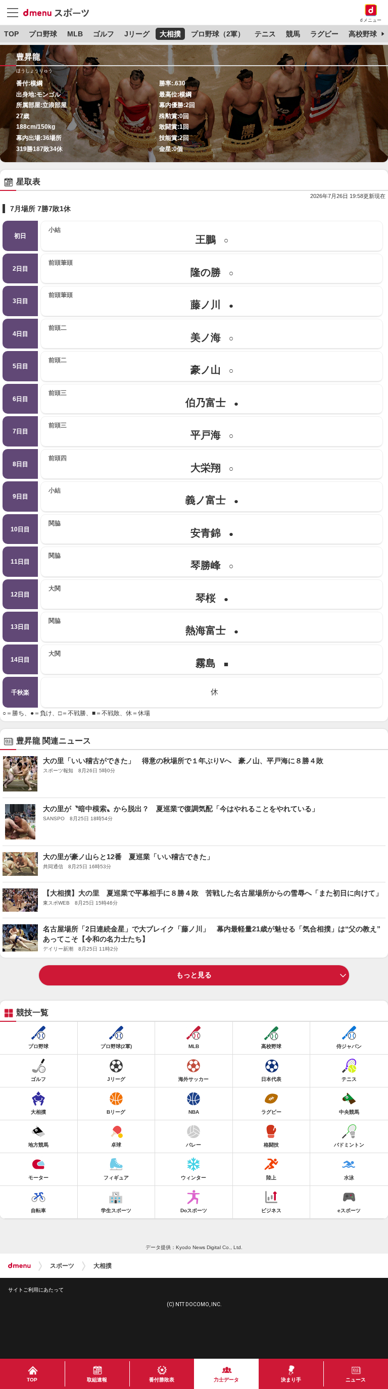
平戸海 (140, 431)
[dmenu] (19, 1266)
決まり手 (291, 1379)
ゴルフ (103, 34)
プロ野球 (43, 34)
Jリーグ (137, 34)
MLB (75, 34)
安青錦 (140, 529)
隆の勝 (140, 268)
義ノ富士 (143, 496)
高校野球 (363, 34)
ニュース (356, 1379)
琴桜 (138, 594)
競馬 (293, 34)
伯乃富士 (143, 398)
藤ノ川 (140, 300)
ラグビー (324, 34)
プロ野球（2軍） (218, 34)
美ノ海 (140, 333)
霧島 (138, 659)
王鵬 (138, 235)
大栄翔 (140, 464)
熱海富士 (143, 626)
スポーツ (62, 1265)
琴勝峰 (140, 561)
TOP (11, 34)
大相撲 (170, 34)
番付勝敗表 (161, 1379)
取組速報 (97, 1379)
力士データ (226, 1379)
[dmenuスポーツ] (59, 12)
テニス (265, 34)
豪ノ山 (140, 366)
